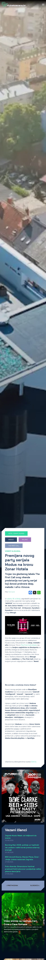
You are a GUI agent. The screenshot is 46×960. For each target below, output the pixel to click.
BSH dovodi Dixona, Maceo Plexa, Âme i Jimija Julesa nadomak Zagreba (22, 858)
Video (6, 917)
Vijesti (8, 551)
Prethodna (12, 885)
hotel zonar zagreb (16, 534)
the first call (13, 546)
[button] (43, 4)
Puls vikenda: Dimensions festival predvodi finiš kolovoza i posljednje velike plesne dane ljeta (23, 869)
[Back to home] (14, 4)
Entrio (33, 762)
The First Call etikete (29, 645)
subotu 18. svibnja (13, 599)
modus (11, 540)
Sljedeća (34, 885)
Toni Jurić (11, 592)
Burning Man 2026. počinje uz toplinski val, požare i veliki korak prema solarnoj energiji (22, 847)
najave (25, 540)
